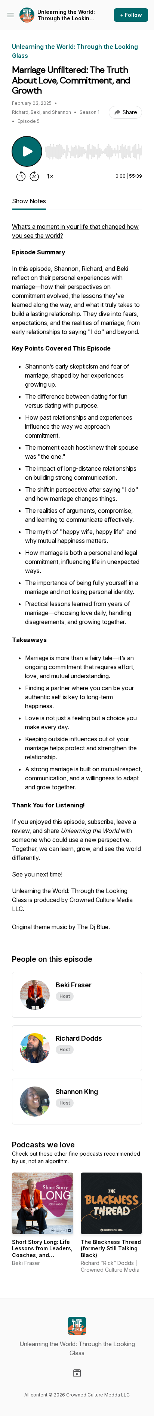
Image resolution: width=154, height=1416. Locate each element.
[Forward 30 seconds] (34, 176)
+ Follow (131, 15)
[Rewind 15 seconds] (21, 176)
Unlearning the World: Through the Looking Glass (66, 15)
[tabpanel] (77, 580)
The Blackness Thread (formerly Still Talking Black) (111, 1248)
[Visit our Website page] (77, 1373)
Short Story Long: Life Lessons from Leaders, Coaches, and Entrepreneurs (42, 1252)
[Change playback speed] (50, 176)
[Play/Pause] (27, 151)
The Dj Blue (92, 927)
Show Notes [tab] (29, 201)
